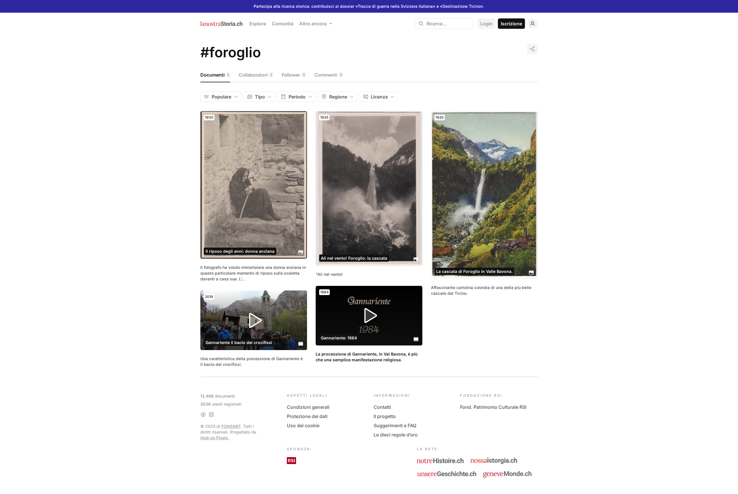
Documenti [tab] (214, 75)
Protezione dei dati (307, 416)
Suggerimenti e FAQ (395, 425)
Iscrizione (511, 23)
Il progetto (385, 416)
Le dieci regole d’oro (396, 435)
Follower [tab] (293, 75)
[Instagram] (211, 414)
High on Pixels (214, 437)
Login (486, 23)
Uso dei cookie (303, 425)
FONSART (231, 426)
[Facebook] (203, 414)
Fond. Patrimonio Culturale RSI (493, 407)
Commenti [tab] (328, 75)
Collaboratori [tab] (255, 75)
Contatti (382, 407)
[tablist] (369, 75)
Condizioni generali (308, 407)
